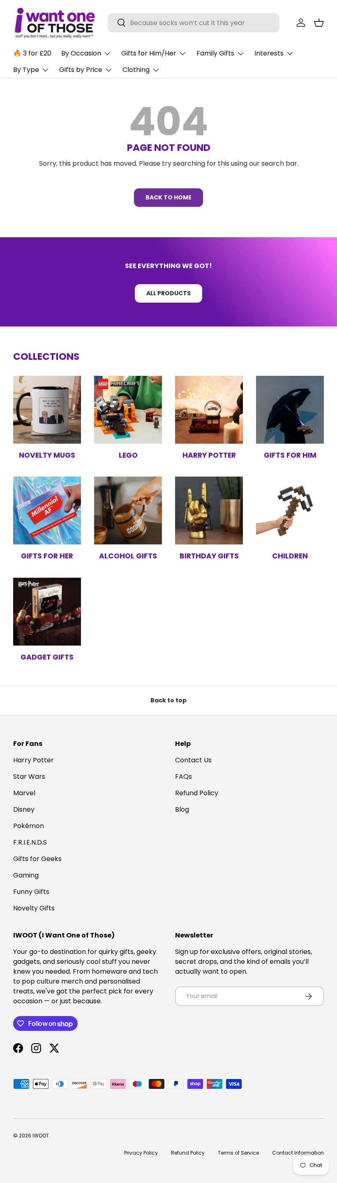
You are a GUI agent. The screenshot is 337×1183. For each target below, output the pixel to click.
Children (290, 556)
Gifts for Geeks (37, 859)
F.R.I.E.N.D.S (30, 842)
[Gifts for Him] (290, 410)
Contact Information (298, 1152)
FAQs (183, 776)
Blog (182, 809)
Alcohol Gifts (128, 556)
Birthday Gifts (209, 556)
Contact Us (193, 760)
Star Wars (29, 776)
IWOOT (40, 1135)
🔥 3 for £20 (32, 53)
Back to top (168, 700)
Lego (128, 455)
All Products (168, 293)
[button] (319, 23)
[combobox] (194, 22)
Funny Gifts (31, 891)
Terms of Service (238, 1152)
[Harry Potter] (209, 410)
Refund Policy (196, 793)
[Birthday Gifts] (209, 510)
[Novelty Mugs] (47, 410)
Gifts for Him (290, 455)
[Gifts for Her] (47, 510)
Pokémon (28, 826)
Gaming (26, 875)
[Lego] (128, 410)
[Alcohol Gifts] (128, 510)
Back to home (168, 197)
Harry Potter (209, 455)
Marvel (24, 793)
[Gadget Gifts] (47, 612)
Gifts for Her (47, 556)
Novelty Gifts (34, 908)
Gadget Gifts (47, 657)
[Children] (290, 510)
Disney (24, 809)
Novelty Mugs (47, 455)
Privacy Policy (141, 1152)
